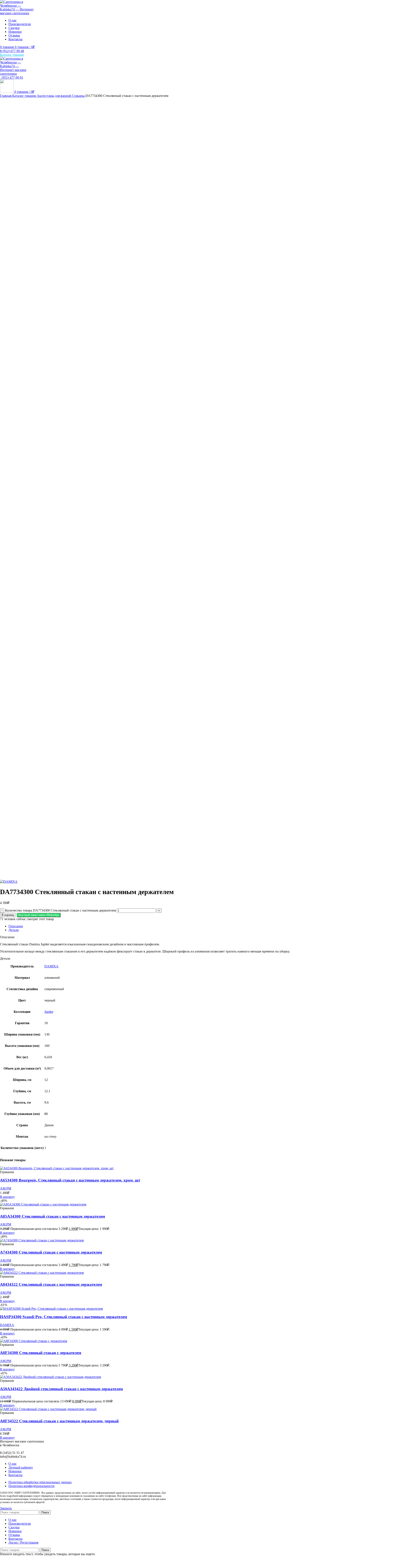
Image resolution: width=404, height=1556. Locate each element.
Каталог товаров (24, 95)
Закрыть (6, 1508)
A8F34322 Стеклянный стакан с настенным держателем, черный (59, 1421)
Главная (6, 95)
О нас (12, 1463)
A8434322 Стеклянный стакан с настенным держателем (51, 1284)
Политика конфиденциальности (31, 1486)
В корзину (8, 915)
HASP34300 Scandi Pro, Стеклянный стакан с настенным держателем (63, 1317)
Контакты (15, 1475)
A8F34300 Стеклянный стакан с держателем (40, 1352)
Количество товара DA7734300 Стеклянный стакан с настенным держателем (60, 910)
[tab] (206, 926)
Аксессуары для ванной (54, 95)
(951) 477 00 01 (11, 77)
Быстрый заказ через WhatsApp (39, 915)
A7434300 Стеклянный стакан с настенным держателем (51, 1252)
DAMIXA (51, 966)
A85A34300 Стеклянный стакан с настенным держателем (52, 1216)
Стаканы (78, 95)
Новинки (15, 1471)
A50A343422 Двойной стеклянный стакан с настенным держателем (61, 1389)
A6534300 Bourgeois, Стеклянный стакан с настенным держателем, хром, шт (70, 1180)
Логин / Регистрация (23, 1542)
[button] (39, 915)
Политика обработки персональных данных (40, 1482)
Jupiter (48, 1011)
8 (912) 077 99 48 (12, 51)
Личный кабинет (20, 1467)
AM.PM (5, 1188)
